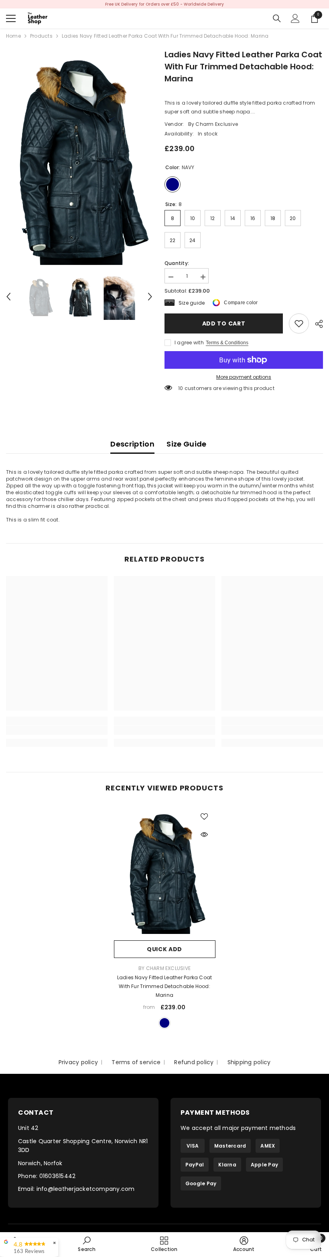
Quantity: (176, 263)
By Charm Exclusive (213, 124)
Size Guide (187, 444)
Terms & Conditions (227, 343)
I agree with (189, 342)
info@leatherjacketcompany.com (86, 1189)
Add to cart (224, 323)
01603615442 (57, 1176)
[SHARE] (316, 323)
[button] (8, 297)
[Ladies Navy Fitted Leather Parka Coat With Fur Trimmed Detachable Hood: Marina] (164, 871)
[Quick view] (204, 834)
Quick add (164, 949)
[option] (164, 4)
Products (41, 35)
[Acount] (295, 18)
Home (13, 35)
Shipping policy (249, 1062)
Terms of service (136, 1062)
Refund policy (193, 1062)
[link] (299, 323)
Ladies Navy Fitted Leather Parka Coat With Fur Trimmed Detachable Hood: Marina (164, 986)
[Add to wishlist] (204, 816)
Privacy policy (78, 1062)
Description (132, 444)
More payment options (243, 377)
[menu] (11, 18)
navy (164, 1023)
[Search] (277, 18)
